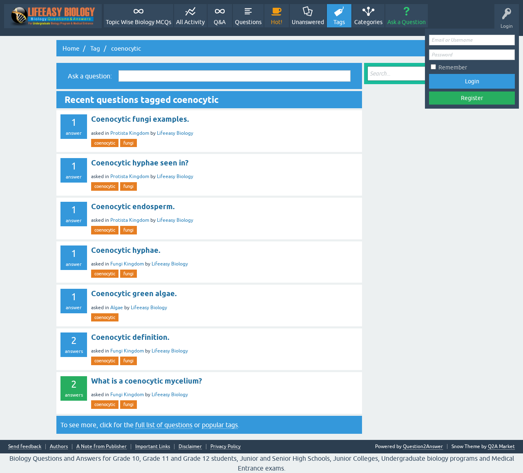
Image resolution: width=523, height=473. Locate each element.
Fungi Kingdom (127, 264)
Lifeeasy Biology (175, 133)
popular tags (220, 424)
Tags (339, 22)
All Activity (190, 22)
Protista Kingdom (129, 133)
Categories (368, 22)
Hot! (276, 22)
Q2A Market (501, 446)
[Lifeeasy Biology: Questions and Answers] (53, 16)
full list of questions (163, 424)
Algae (116, 307)
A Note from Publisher (101, 446)
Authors (59, 446)
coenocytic (104, 143)
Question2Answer (423, 446)
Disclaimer (190, 446)
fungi (128, 143)
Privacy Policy (225, 446)
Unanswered (308, 22)
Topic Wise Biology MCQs (138, 22)
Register (472, 98)
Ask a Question (406, 22)
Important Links (152, 446)
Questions (248, 22)
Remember (452, 67)
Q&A (220, 22)
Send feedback (24, 446)
